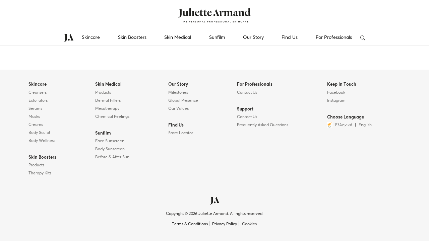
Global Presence (183, 101)
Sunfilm (217, 37)
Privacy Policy (224, 224)
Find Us (290, 37)
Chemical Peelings (112, 117)
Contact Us (247, 93)
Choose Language (345, 117)
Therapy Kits (39, 173)
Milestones (178, 93)
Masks (34, 117)
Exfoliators (38, 101)
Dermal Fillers (108, 101)
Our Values (178, 109)
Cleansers (37, 93)
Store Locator (180, 133)
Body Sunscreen (110, 149)
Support (245, 109)
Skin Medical (177, 37)
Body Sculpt (39, 133)
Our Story (253, 37)
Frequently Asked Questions (262, 125)
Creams (35, 125)
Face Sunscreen (109, 141)
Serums (35, 109)
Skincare (91, 37)
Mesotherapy (107, 109)
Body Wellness (41, 141)
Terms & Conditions (190, 224)
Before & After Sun (112, 157)
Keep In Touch (341, 84)
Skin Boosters (132, 37)
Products (36, 165)
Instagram (336, 101)
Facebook (336, 93)
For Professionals (334, 37)
